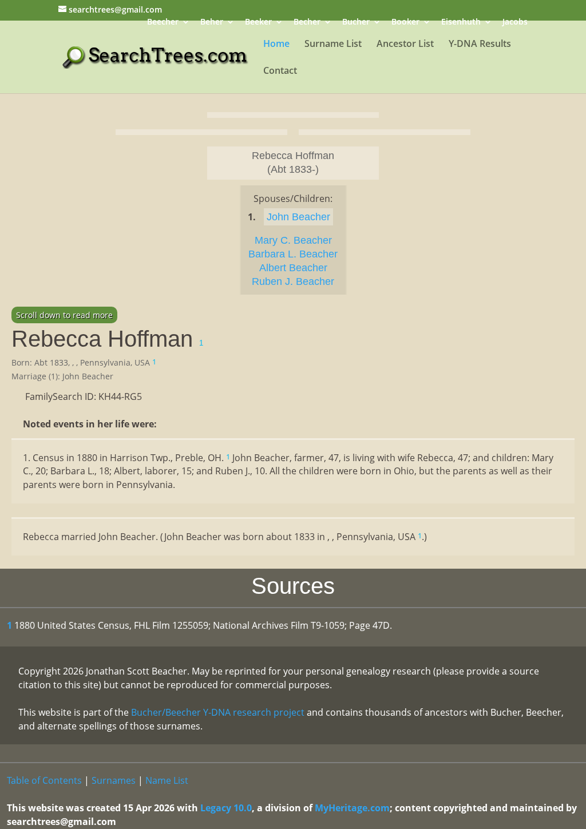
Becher (307, 22)
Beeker (258, 22)
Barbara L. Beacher (293, 254)
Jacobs (515, 22)
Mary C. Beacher (293, 240)
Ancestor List (405, 44)
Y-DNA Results (480, 44)
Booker (405, 22)
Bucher (356, 22)
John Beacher (298, 217)
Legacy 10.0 (226, 808)
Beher (211, 22)
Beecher (163, 22)
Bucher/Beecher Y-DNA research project (217, 712)
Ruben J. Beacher (293, 281)
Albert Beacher (293, 267)
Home (276, 44)
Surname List (333, 44)
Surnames (114, 780)
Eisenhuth (461, 22)
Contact (280, 71)
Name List (166, 780)
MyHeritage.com (352, 808)
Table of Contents (44, 780)
